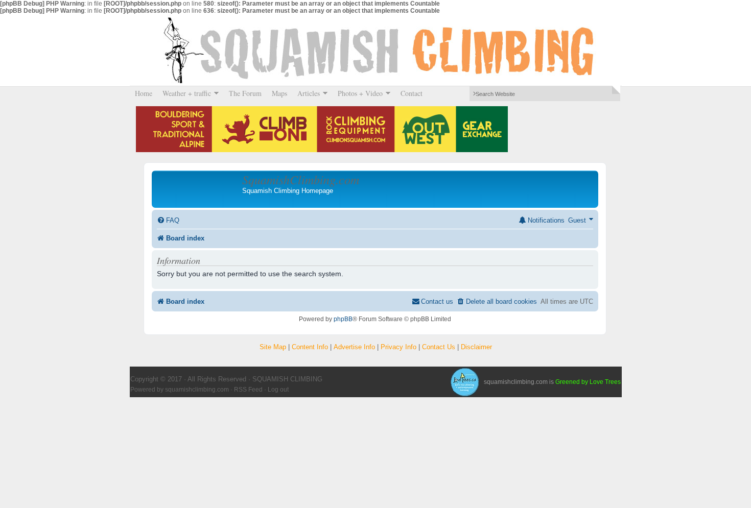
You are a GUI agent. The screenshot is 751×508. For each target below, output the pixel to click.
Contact (412, 93)
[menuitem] (168, 220)
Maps (279, 93)
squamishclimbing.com (197, 389)
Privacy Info (398, 347)
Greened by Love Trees (588, 381)
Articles (306, 93)
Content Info (310, 347)
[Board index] (198, 189)
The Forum (245, 93)
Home (143, 93)
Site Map (273, 347)
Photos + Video (358, 93)
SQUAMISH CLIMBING (375, 50)
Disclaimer (476, 347)
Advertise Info (354, 347)
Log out (278, 389)
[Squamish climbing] (464, 382)
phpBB (343, 319)
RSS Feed (248, 389)
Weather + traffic (184, 93)
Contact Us (438, 347)
